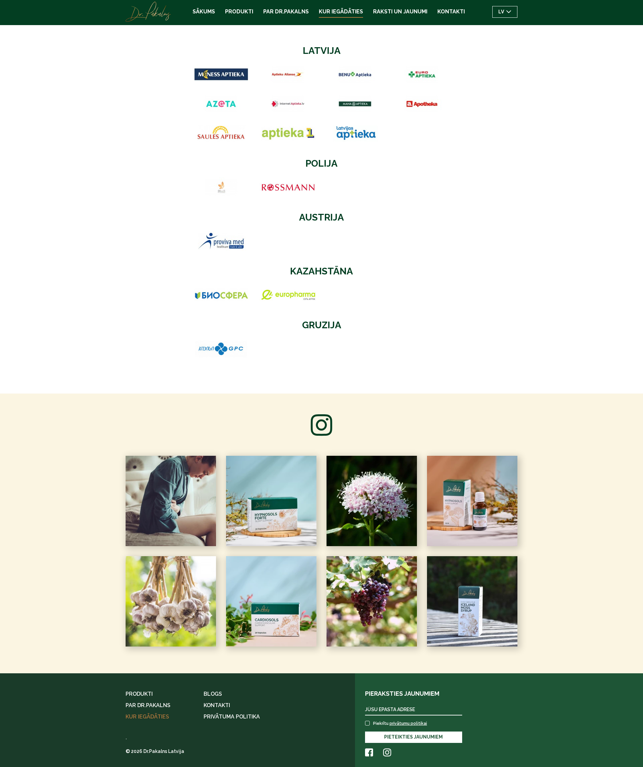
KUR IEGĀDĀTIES (147, 716)
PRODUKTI (139, 694)
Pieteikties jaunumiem (413, 737)
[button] (504, 12)
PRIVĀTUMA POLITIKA (232, 716)
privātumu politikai (408, 723)
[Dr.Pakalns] (148, 12)
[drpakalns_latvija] (171, 601)
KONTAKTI (217, 705)
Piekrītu (400, 723)
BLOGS (213, 694)
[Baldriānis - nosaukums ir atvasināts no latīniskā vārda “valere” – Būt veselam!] (372, 501)
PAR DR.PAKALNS (148, 705)
